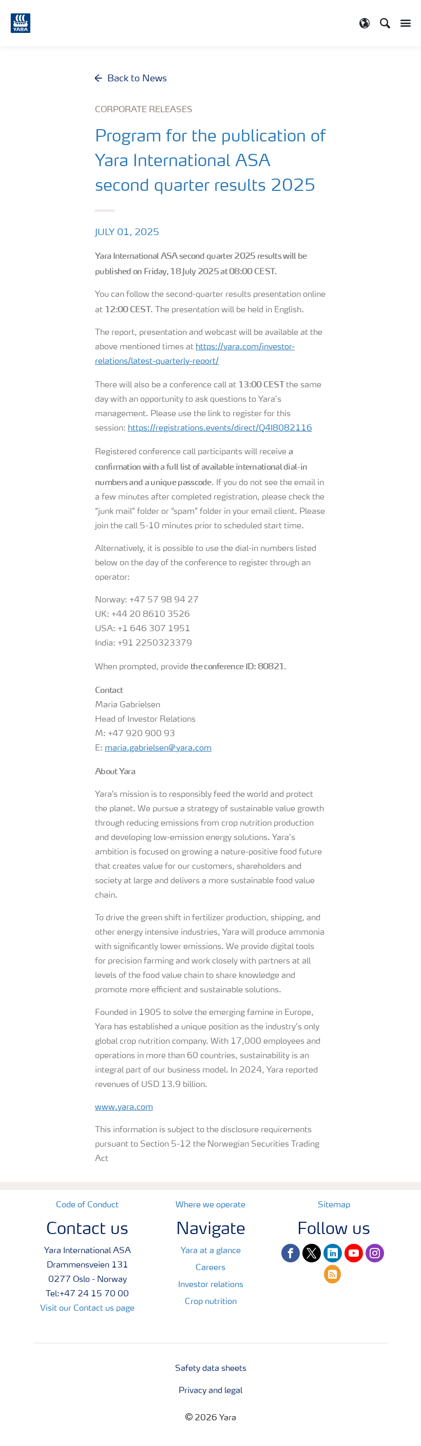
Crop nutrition (211, 1302)
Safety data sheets (210, 1369)
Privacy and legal (210, 1391)
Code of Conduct (87, 1205)
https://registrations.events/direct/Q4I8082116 (220, 428)
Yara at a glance (211, 1251)
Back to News (137, 78)
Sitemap (334, 1205)
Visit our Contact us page (87, 1309)
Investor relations (210, 1285)
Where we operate (210, 1205)
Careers (210, 1268)
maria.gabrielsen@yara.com (158, 748)
